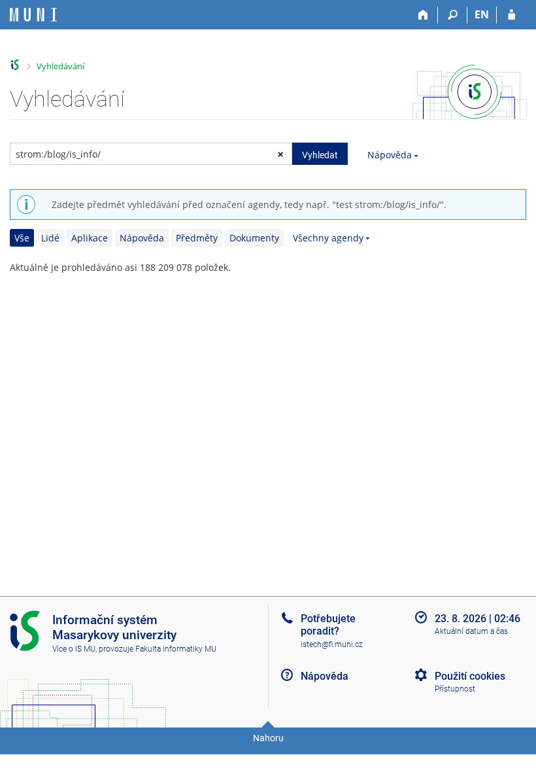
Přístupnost (455, 688)
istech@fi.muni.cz (332, 644)
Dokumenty (254, 238)
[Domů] (423, 15)
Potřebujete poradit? (328, 624)
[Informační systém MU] (15, 65)
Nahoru (268, 738)
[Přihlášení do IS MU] (511, 15)
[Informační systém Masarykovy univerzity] (33, 14)
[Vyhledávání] (452, 15)
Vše (21, 238)
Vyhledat (320, 155)
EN (482, 14)
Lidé (50, 238)
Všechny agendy (328, 238)
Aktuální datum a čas (471, 631)
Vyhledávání (60, 66)
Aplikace (89, 238)
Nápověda (389, 155)
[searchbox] (151, 154)
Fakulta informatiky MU (175, 649)
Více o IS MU (73, 649)
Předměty (197, 238)
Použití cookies (470, 676)
